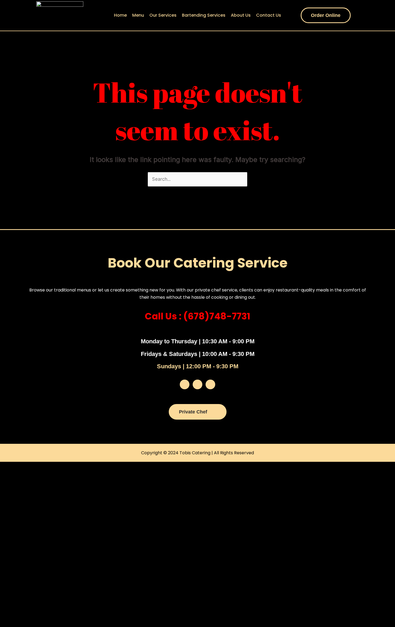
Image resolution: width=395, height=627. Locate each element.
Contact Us (268, 15)
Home (120, 15)
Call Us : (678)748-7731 (197, 316)
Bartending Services (203, 15)
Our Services (163, 15)
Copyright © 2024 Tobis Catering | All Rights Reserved (197, 453)
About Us (241, 15)
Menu (138, 15)
